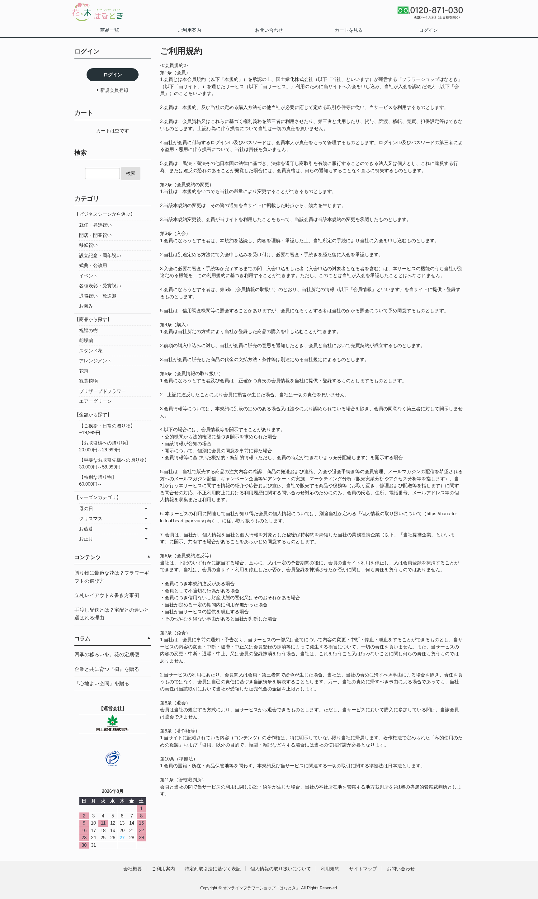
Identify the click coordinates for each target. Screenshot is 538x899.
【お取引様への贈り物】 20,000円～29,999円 (111, 446)
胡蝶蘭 (86, 340)
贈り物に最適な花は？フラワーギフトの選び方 (111, 577)
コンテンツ (87, 557)
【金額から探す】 (93, 414)
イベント (88, 275)
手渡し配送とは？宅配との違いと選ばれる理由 (111, 614)
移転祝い (88, 245)
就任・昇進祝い (95, 225)
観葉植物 (88, 381)
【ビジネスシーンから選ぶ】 (104, 214)
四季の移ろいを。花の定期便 (106, 654)
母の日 (86, 508)
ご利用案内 (189, 30)
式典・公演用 (93, 265)
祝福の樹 (88, 330)
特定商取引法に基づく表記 (213, 868)
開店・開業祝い (95, 235)
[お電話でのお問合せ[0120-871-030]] (430, 17)
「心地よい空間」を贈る (101, 683)
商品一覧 (109, 30)
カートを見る (349, 30)
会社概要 (132, 868)
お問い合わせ (269, 30)
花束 (83, 371)
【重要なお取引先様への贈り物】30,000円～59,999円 (114, 463)
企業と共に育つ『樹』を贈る (106, 669)
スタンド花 (90, 350)
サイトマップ (363, 868)
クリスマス (90, 518)
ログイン (428, 30)
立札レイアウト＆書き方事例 (106, 595)
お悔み (86, 305)
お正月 (86, 538)
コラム (82, 639)
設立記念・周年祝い (100, 255)
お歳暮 (86, 528)
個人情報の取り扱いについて (280, 868)
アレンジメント (95, 360)
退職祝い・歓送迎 (97, 296)
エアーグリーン (95, 401)
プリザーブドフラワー (102, 391)
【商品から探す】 (93, 319)
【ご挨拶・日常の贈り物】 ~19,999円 (114, 429)
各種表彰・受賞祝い (100, 285)
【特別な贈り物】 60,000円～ (114, 480)
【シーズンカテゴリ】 (97, 497)
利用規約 (330, 868)
